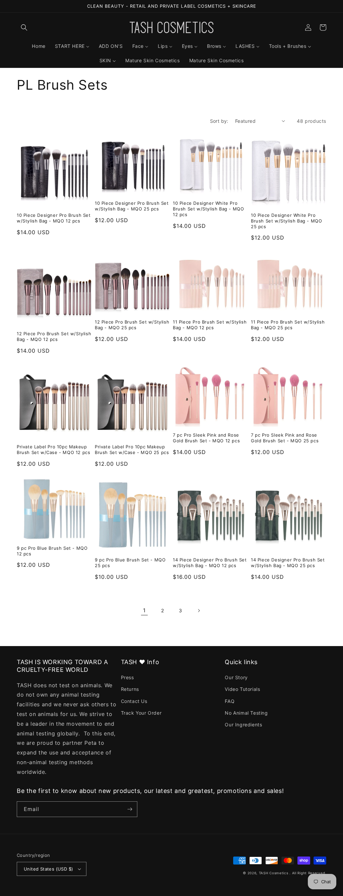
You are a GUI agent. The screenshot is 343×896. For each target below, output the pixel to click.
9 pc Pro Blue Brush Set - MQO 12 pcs (52, 550)
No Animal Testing (246, 713)
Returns (130, 689)
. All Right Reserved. (307, 873)
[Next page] (198, 610)
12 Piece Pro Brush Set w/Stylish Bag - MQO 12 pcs (54, 336)
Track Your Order (141, 713)
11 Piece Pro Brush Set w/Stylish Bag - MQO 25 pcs (288, 324)
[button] (24, 27)
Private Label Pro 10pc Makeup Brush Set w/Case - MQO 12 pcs (53, 449)
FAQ (229, 701)
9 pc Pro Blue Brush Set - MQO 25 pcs (130, 562)
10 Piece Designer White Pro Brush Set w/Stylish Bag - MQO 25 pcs (286, 220)
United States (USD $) (48, 869)
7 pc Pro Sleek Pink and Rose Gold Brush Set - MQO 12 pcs (206, 437)
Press (127, 677)
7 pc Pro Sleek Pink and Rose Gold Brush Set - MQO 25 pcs (285, 437)
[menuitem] (38, 46)
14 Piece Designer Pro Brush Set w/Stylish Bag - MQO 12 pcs (210, 562)
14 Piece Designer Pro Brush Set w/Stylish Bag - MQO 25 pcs (288, 562)
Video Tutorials (242, 689)
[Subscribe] (129, 809)
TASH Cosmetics (273, 873)
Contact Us (134, 701)
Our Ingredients (243, 724)
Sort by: (219, 121)
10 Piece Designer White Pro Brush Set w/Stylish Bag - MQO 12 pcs (208, 208)
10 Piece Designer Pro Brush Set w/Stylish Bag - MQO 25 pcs (132, 205)
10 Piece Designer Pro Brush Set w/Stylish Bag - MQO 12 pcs (54, 217)
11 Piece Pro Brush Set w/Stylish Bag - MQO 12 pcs (210, 324)
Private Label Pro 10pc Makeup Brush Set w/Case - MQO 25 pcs (132, 449)
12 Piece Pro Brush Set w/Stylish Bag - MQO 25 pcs (132, 324)
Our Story (236, 677)
